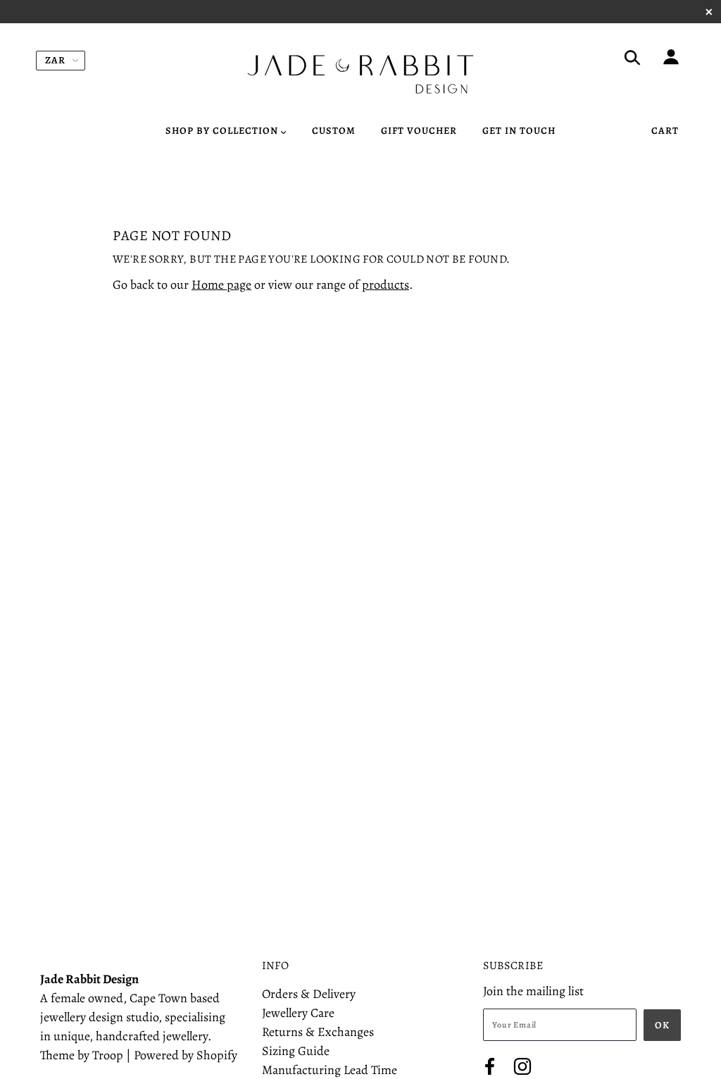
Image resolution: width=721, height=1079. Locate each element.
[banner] (360, 74)
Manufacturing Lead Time (329, 1069)
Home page (221, 284)
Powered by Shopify (185, 1055)
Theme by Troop (81, 1055)
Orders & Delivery (309, 993)
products (385, 284)
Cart (665, 130)
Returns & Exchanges (318, 1031)
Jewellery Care (298, 1012)
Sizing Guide (296, 1050)
